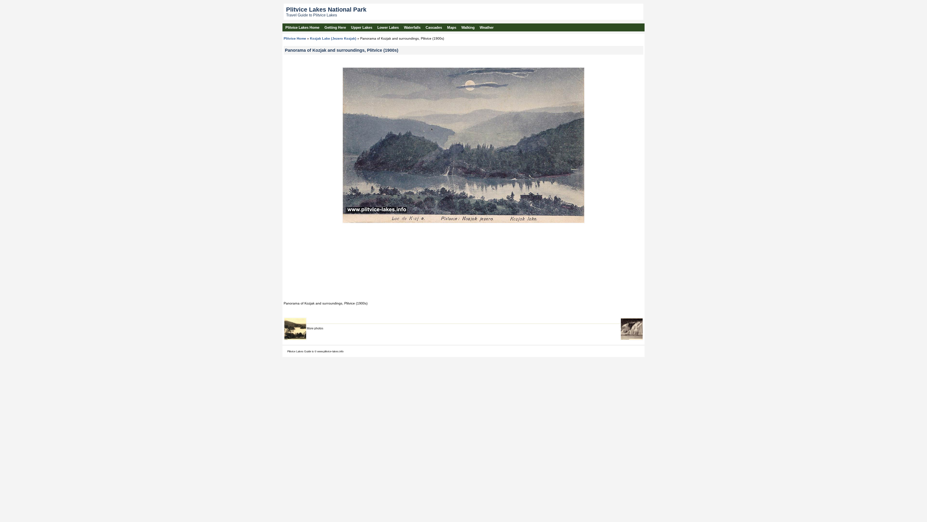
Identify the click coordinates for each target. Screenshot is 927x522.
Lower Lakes (388, 27)
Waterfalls (412, 27)
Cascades (434, 27)
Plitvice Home (295, 38)
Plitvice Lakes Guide (299, 351)
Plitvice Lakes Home (302, 27)
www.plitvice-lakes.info (330, 351)
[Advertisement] (463, 262)
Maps (451, 27)
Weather (487, 27)
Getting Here (335, 27)
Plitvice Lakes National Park (326, 9)
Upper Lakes (361, 27)
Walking (468, 27)
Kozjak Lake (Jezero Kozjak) (333, 38)
